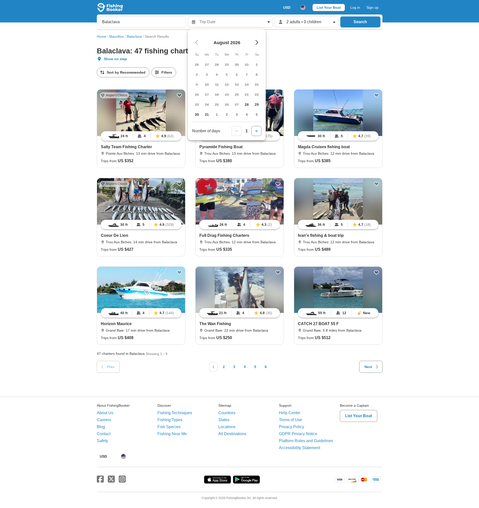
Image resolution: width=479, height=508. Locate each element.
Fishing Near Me (172, 434)
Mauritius (116, 36)
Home (101, 36)
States (224, 420)
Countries (227, 413)
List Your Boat (329, 7)
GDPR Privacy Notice (298, 434)
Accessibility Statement (299, 448)
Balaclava (134, 36)
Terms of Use (290, 420)
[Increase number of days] (256, 131)
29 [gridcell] (257, 105)
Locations (227, 427)
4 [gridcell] (247, 115)
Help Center (289, 413)
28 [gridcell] (247, 105)
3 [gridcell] (237, 115)
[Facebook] (100, 479)
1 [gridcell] (217, 115)
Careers (104, 420)
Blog (101, 427)
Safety (102, 441)
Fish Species (169, 427)
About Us (105, 413)
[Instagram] (122, 479)
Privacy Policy (291, 427)
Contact (104, 434)
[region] (141, 136)
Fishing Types (169, 420)
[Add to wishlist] (179, 95)
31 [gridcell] (207, 115)
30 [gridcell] (197, 115)
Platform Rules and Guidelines (306, 441)
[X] (111, 479)
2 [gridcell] (227, 115)
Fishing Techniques (174, 413)
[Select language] (302, 7)
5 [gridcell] (257, 115)
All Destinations (232, 434)
